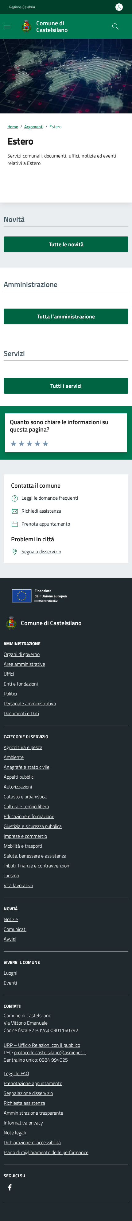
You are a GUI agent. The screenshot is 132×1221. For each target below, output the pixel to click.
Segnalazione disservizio (28, 1093)
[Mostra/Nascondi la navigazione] (7, 26)
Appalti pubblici (19, 777)
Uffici (9, 674)
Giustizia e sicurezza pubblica (33, 826)
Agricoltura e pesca (23, 747)
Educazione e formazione (29, 816)
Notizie (11, 919)
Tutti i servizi (66, 386)
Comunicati (15, 929)
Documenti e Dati (21, 713)
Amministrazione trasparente (33, 1113)
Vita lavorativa (18, 885)
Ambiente (14, 757)
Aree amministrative (24, 664)
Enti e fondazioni (21, 683)
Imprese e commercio (25, 836)
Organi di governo (22, 654)
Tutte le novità (66, 244)
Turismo (11, 875)
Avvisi (10, 939)
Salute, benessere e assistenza (35, 855)
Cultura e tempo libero (26, 806)
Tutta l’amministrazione (66, 316)
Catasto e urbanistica (25, 796)
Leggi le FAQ (16, 1073)
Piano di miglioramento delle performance (46, 1152)
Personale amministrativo (30, 703)
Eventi (10, 982)
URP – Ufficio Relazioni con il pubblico (42, 1045)
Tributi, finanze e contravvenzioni (37, 865)
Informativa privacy (23, 1122)
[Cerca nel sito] (115, 26)
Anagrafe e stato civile (26, 767)
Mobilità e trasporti (23, 846)
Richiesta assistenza (24, 1103)
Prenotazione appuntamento (33, 1083)
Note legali (15, 1132)
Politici (10, 693)
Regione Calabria (22, 7)
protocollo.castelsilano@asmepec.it (50, 1052)
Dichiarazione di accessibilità (32, 1142)
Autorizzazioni (18, 786)
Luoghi (10, 973)
